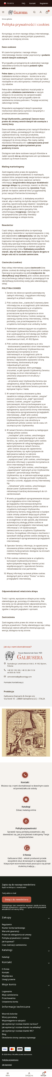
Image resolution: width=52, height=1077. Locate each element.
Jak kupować (7, 1065)
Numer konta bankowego (13, 928)
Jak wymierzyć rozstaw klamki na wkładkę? (21, 1027)
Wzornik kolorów (9, 1013)
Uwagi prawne (8, 979)
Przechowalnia (8, 998)
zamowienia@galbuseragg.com (19, 677)
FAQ (23, 3)
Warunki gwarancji (10, 931)
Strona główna (7, 19)
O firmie (5, 969)
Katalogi (5, 957)
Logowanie (7, 991)
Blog (4, 1034)
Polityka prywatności (10, 1060)
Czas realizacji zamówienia (14, 945)
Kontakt (32, 3)
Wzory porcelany (9, 1017)
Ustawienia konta (10, 1001)
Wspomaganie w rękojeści (14, 1020)
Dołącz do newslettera (16, 899)
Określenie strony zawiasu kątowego (19, 1037)
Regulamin (44, 3)
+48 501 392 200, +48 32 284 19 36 (21, 670)
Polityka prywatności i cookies (15, 938)
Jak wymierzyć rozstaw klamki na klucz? (20, 1024)
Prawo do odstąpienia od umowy (16, 934)
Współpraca (7, 976)
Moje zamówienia (10, 994)
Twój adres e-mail (9, 893)
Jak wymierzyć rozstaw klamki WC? (18, 1031)
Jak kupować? (8, 941)
